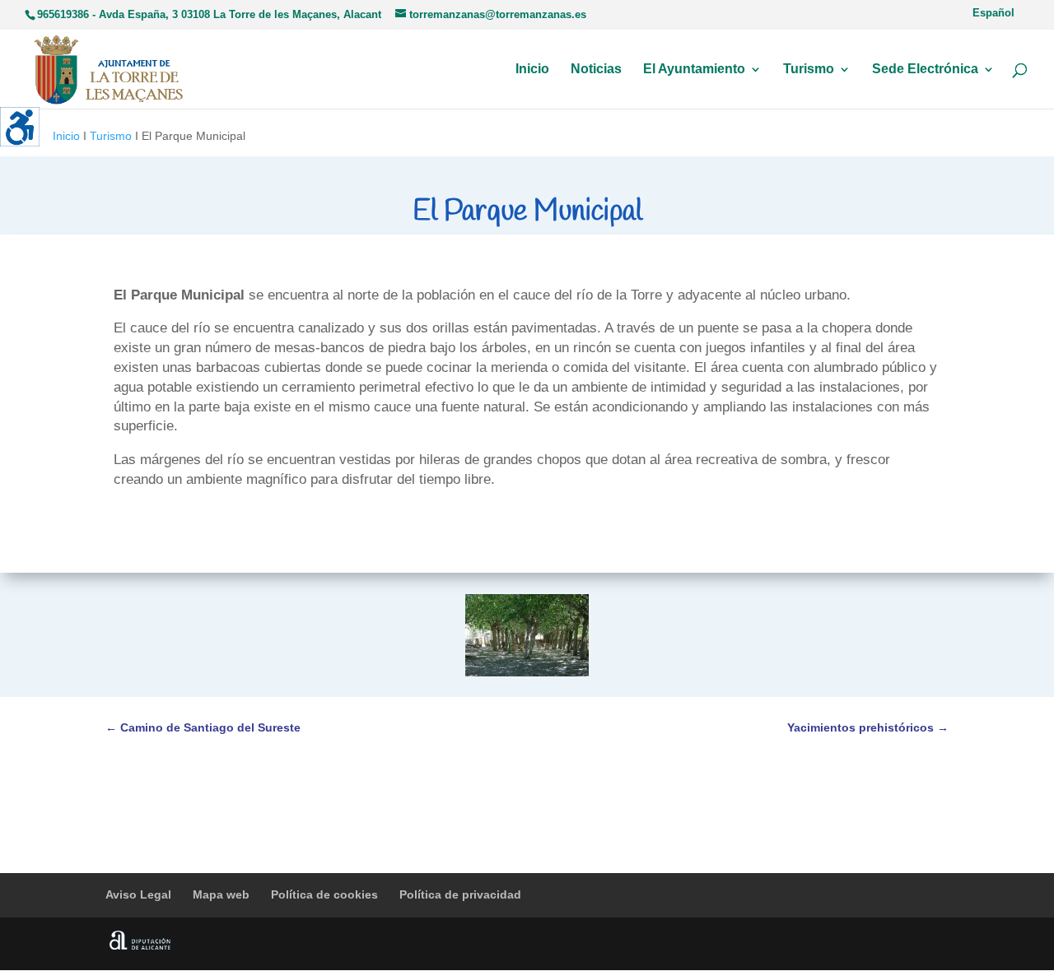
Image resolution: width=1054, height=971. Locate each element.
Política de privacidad (460, 894)
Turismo (808, 69)
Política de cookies (324, 894)
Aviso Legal (138, 894)
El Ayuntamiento (694, 69)
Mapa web (221, 894)
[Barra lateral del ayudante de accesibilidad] (20, 126)
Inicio (532, 69)
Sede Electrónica (925, 69)
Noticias (596, 69)
